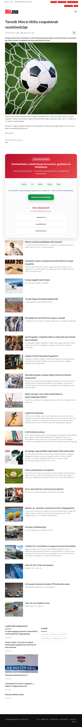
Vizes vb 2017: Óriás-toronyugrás (39, 565)
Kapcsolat (73, 719)
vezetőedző (46, 638)
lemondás (45, 634)
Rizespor (54, 634)
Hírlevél (74, 722)
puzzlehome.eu (41, 224)
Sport (18, 33)
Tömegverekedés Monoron (16, 675)
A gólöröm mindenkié (34, 413)
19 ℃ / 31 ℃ (9, 2)
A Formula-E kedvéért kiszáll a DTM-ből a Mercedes (47, 584)
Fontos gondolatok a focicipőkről (39, 470)
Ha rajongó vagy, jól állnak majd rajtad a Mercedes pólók (49, 451)
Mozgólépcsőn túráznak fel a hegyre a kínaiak (45, 318)
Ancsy (12, 33)
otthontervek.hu (41, 231)
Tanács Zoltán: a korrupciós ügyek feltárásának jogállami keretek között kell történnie (20, 644)
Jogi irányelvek (54, 719)
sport (65, 638)
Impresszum (44, 719)
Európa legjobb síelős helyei (37, 280)
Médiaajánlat (64, 719)
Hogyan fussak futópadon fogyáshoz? (41, 356)
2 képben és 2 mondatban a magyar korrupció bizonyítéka (50, 546)
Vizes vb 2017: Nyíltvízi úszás (37, 603)
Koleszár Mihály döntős (14, 695)
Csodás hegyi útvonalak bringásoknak (41, 299)
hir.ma (11, 719)
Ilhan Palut (63, 634)
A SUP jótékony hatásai (35, 432)
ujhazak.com (41, 217)
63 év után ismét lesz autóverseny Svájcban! (44, 489)
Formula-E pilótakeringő (35, 527)
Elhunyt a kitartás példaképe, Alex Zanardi (43, 242)
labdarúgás (56, 638)
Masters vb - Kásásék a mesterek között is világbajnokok (49, 508)
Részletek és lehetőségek (41, 197)
